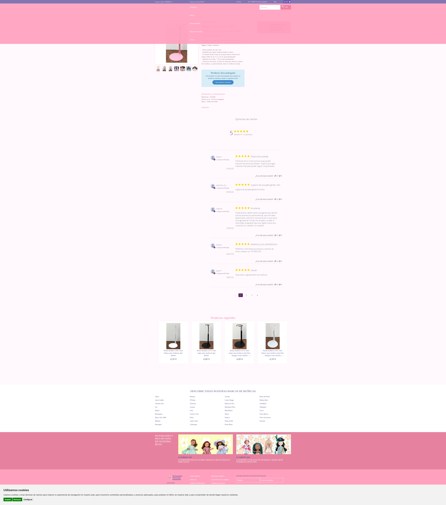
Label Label (194, 421)
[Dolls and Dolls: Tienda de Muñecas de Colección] (170, 7)
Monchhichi (229, 410)
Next (288, 342)
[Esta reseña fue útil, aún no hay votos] (275, 176)
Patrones (262, 421)
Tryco (262, 410)
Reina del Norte (265, 396)
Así (156, 407)
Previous (158, 342)
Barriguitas (158, 414)
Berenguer (158, 424)
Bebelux (157, 421)
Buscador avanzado (196, 32)
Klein (191, 417)
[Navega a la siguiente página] (257, 295)
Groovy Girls (194, 414)
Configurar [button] (28, 499)
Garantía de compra (220, 480)
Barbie (157, 410)
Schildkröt (263, 403)
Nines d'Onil (229, 421)
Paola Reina (229, 424)
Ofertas (192, 40)
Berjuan (192, 396)
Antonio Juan (159, 403)
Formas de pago (218, 483)
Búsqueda (278, 7)
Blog (275, 1)
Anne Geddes (159, 400)
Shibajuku (263, 407)
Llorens (227, 396)
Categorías (193, 7)
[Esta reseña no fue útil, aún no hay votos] (279, 176)
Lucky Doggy (229, 400)
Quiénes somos (217, 476)
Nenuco (227, 417)
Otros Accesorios (265, 417)
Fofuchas (193, 403)
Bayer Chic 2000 (160, 417)
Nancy (227, 414)
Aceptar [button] (8, 499)
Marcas (192, 15)
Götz (191, 410)
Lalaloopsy (193, 424)
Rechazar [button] (17, 499)
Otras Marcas (264, 414)
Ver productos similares (223, 82)
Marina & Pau (229, 403)
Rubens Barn (264, 400)
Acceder (286, 1)
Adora (157, 396)
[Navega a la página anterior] (235, 295)
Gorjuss (192, 407)
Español (163, 2)
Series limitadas (195, 23)
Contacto (238, 1)
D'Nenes (192, 400)
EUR (196, 2)
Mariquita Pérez (230, 407)
